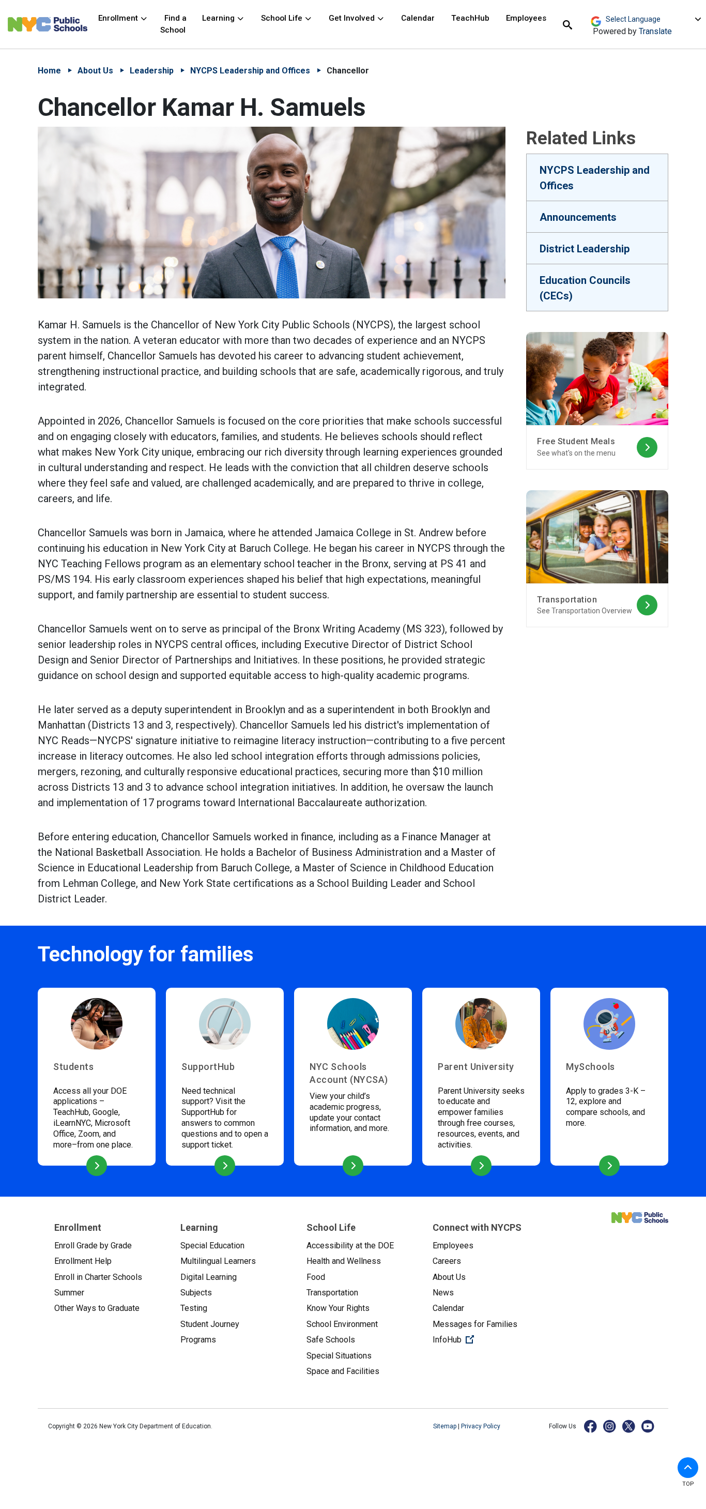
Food (315, 1277)
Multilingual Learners (218, 1261)
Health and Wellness (343, 1261)
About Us (95, 71)
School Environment (342, 1324)
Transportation (332, 1292)
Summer (69, 1292)
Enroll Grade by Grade (93, 1245)
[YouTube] (648, 1426)
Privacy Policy (480, 1426)
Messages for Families (475, 1324)
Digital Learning (208, 1277)
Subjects (196, 1292)
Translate (655, 31)
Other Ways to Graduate (97, 1308)
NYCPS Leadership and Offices (250, 71)
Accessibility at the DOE (350, 1245)
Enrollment (119, 18)
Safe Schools (330, 1340)
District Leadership (585, 249)
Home (49, 71)
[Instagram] (610, 1426)
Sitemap (445, 1426)
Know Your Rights (338, 1308)
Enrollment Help (83, 1261)
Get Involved (353, 18)
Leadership (152, 71)
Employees (526, 18)
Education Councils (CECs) (585, 288)
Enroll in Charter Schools (98, 1277)
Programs (198, 1340)
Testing (193, 1308)
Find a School (173, 24)
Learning (219, 18)
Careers (447, 1261)
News (443, 1292)
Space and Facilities (342, 1371)
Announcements (578, 217)
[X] (629, 1426)
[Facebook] (591, 1426)
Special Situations (339, 1356)
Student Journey (209, 1324)
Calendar (418, 18)
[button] (688, 1467)
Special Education (212, 1245)
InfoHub (487, 1339)
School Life (282, 18)
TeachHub (470, 18)
